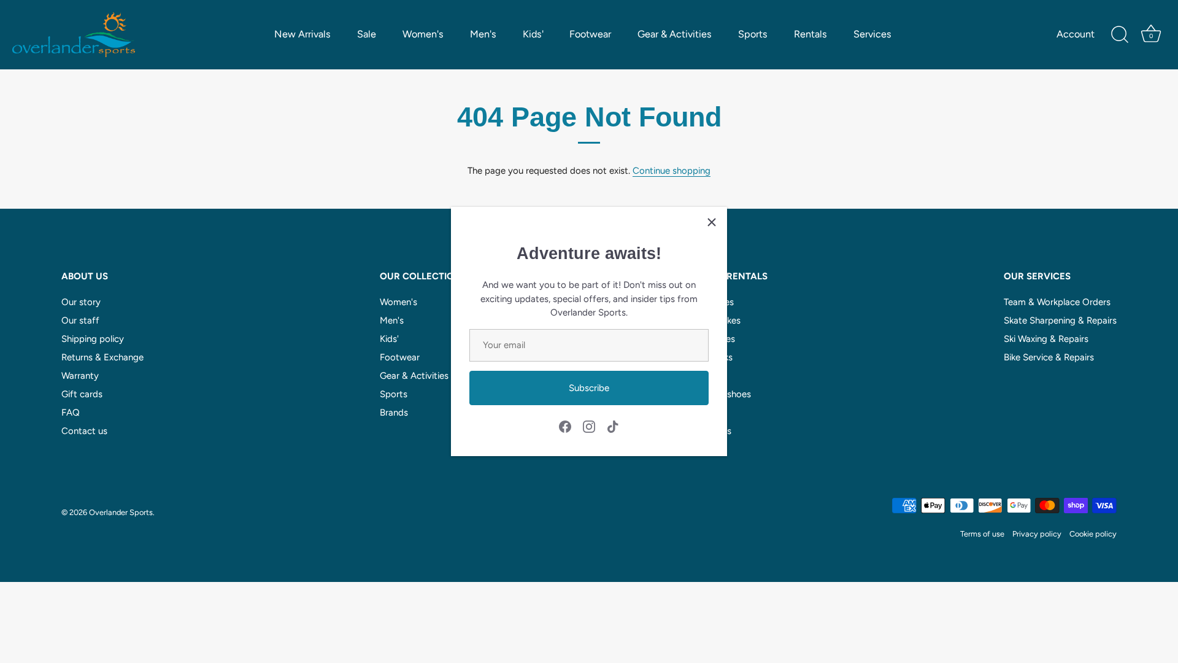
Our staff (80, 320)
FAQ (70, 412)
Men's (483, 34)
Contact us (84, 430)
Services (872, 34)
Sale (366, 34)
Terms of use (982, 533)
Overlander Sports (121, 512)
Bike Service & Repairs (1049, 357)
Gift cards (81, 394)
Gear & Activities (674, 34)
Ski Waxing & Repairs (1046, 338)
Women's (423, 34)
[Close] (711, 222)
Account (1076, 34)
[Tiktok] (613, 426)
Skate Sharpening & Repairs (1060, 320)
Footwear (590, 34)
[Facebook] (565, 426)
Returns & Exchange (102, 357)
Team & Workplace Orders (1057, 302)
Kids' (533, 34)
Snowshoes (727, 394)
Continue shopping (671, 170)
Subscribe (589, 388)
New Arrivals (302, 34)
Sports (753, 34)
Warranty (80, 375)
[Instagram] (589, 426)
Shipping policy (92, 338)
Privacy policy (1036, 533)
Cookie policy (1093, 533)
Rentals (810, 34)
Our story (81, 302)
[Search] (1119, 34)
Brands (394, 412)
